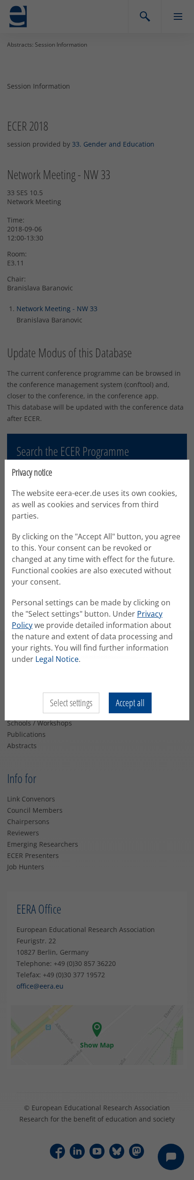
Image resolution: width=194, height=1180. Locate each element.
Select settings (71, 702)
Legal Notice (57, 659)
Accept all (130, 702)
